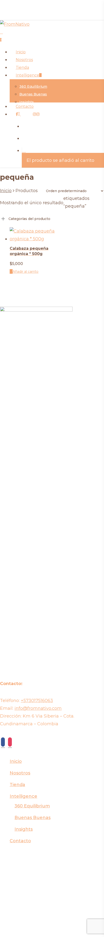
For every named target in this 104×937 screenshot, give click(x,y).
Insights (24, 829)
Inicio (6, 190)
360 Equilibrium (32, 806)
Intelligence (23, 796)
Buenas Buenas (33, 817)
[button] (24, 271)
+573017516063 (37, 700)
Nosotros (20, 773)
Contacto (20, 840)
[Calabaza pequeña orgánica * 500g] (32, 239)
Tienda (17, 784)
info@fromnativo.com (38, 708)
